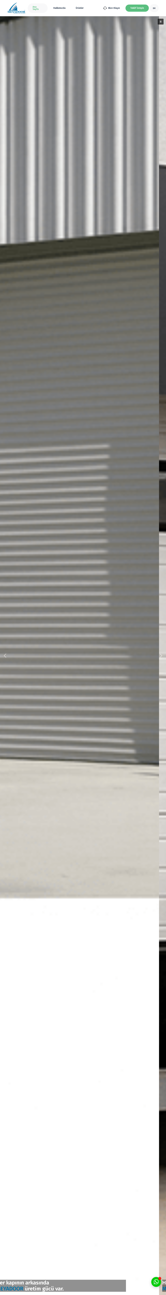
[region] (83, 655)
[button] (137, 8)
